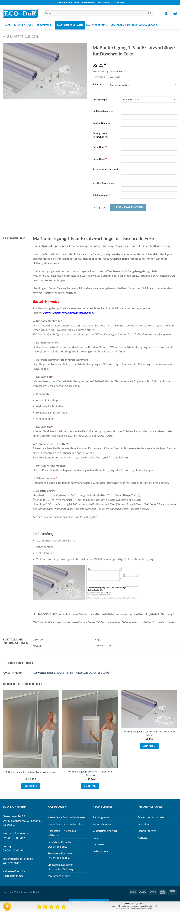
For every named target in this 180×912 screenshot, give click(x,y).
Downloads (145, 824)
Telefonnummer (101, 195)
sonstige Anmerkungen (104, 183)
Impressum (99, 844)
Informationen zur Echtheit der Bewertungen (134, 908)
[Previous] (2, 744)
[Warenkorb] (175, 13)
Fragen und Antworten (151, 817)
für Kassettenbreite (103, 111)
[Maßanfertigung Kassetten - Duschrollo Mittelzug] (90, 729)
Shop (7, 25)
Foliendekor (99, 84)
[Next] (177, 744)
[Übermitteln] (150, 13)
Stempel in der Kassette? (105, 169)
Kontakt (143, 837)
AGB (95, 837)
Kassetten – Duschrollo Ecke (65, 824)
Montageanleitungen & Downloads (134, 25)
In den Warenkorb (128, 207)
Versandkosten (118, 71)
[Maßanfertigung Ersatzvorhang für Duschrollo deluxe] (149, 709)
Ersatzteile (44, 25)
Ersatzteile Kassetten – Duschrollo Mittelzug (61, 867)
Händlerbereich (96, 25)
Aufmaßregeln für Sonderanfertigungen (68, 312)
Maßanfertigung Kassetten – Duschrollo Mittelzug (90, 773)
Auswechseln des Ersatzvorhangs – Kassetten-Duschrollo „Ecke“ (71, 672)
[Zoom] (7, 94)
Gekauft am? (99, 159)
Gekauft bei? (99, 147)
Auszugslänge (100, 99)
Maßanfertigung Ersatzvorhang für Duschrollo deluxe (149, 733)
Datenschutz (100, 851)
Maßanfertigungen (70, 25)
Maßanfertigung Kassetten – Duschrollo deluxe (30, 771)
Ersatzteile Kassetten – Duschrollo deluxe (61, 856)
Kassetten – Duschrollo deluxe (66, 817)
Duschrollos (22, 25)
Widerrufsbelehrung (105, 830)
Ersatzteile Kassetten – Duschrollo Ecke (61, 844)
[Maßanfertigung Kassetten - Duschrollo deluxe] (31, 729)
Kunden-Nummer (101, 123)
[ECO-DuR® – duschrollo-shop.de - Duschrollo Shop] (20, 13)
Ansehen (30, 786)
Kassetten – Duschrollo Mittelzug (62, 833)
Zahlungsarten (101, 817)
